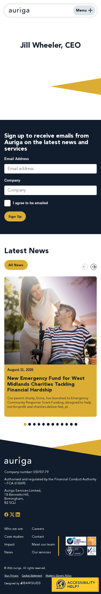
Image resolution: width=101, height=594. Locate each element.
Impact (9, 544)
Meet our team (43, 544)
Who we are (13, 529)
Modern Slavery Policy (59, 575)
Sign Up (15, 216)
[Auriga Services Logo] (17, 461)
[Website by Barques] (30, 583)
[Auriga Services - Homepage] (19, 10)
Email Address (16, 159)
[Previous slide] (85, 267)
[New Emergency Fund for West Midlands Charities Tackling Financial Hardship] (50, 346)
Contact (38, 536)
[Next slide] (93, 267)
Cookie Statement (32, 575)
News (8, 552)
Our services (41, 552)
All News (15, 265)
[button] (25, 424)
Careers (38, 529)
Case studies (13, 536)
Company (12, 180)
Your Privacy (11, 575)
